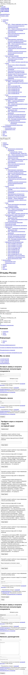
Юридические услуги (10, 129)
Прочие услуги (8, 107)
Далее (6, 445)
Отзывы (4, 131)
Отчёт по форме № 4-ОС (14, 90)
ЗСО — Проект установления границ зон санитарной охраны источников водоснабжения (18, 30)
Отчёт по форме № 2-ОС (14, 89)
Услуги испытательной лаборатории (14, 125)
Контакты (5, 135)
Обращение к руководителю (7, 325)
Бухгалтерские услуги (10, 128)
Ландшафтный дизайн (10, 224)
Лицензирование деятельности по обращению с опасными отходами (16, 71)
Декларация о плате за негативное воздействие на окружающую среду (16, 256)
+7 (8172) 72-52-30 (4, 360)
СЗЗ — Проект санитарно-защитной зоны (18, 62)
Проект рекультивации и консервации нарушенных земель (17, 97)
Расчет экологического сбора (15, 87)
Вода (6, 23)
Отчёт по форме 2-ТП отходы (15, 245)
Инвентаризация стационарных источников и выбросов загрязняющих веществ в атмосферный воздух (17, 41)
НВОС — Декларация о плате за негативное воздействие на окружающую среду (18, 83)
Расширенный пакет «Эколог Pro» (18, 153)
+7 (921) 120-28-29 (4, 362)
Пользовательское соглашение (7, 350)
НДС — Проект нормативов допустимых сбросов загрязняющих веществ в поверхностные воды (17, 26)
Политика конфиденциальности (7, 345)
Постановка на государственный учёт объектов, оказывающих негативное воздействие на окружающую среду (17, 116)
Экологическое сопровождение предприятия (16, 225)
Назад (3, 445)
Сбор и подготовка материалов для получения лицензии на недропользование (16, 35)
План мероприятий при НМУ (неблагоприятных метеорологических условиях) (17, 48)
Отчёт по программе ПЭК (14, 86)
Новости (5, 132)
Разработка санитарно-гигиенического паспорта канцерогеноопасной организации (17, 53)
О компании (5, 20)
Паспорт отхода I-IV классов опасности (17, 74)
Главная (5, 143)
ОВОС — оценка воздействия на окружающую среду (16, 101)
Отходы (7, 63)
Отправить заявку (4, 16)
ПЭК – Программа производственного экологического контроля (17, 119)
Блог (4, 134)
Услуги (4, 21)
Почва (6, 95)
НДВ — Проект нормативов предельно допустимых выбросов (17, 44)
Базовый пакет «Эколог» (16, 152)
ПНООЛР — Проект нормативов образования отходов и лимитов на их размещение (17, 77)
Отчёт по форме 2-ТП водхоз (15, 246)
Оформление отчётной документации (14, 80)
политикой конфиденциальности (9, 388)
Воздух (7, 38)
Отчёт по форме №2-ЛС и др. (15, 92)
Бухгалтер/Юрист (7, 126)
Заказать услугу (5, 429)
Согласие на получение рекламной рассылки (11, 352)
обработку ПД (3, 390)
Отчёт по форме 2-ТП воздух (15, 243)
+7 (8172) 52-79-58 (4, 359)
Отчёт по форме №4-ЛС (13, 93)
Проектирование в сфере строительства (15, 99)
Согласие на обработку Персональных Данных (11, 347)
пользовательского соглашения (7, 392)
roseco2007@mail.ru (5, 363)
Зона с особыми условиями (12, 56)
